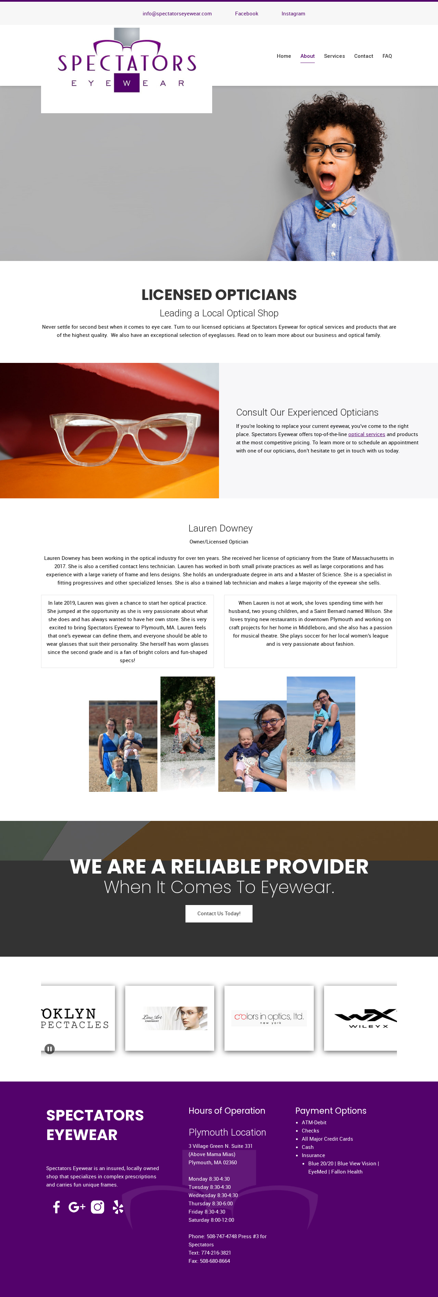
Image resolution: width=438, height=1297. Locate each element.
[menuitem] (284, 56)
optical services (366, 434)
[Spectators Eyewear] (126, 69)
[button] (124, 1008)
